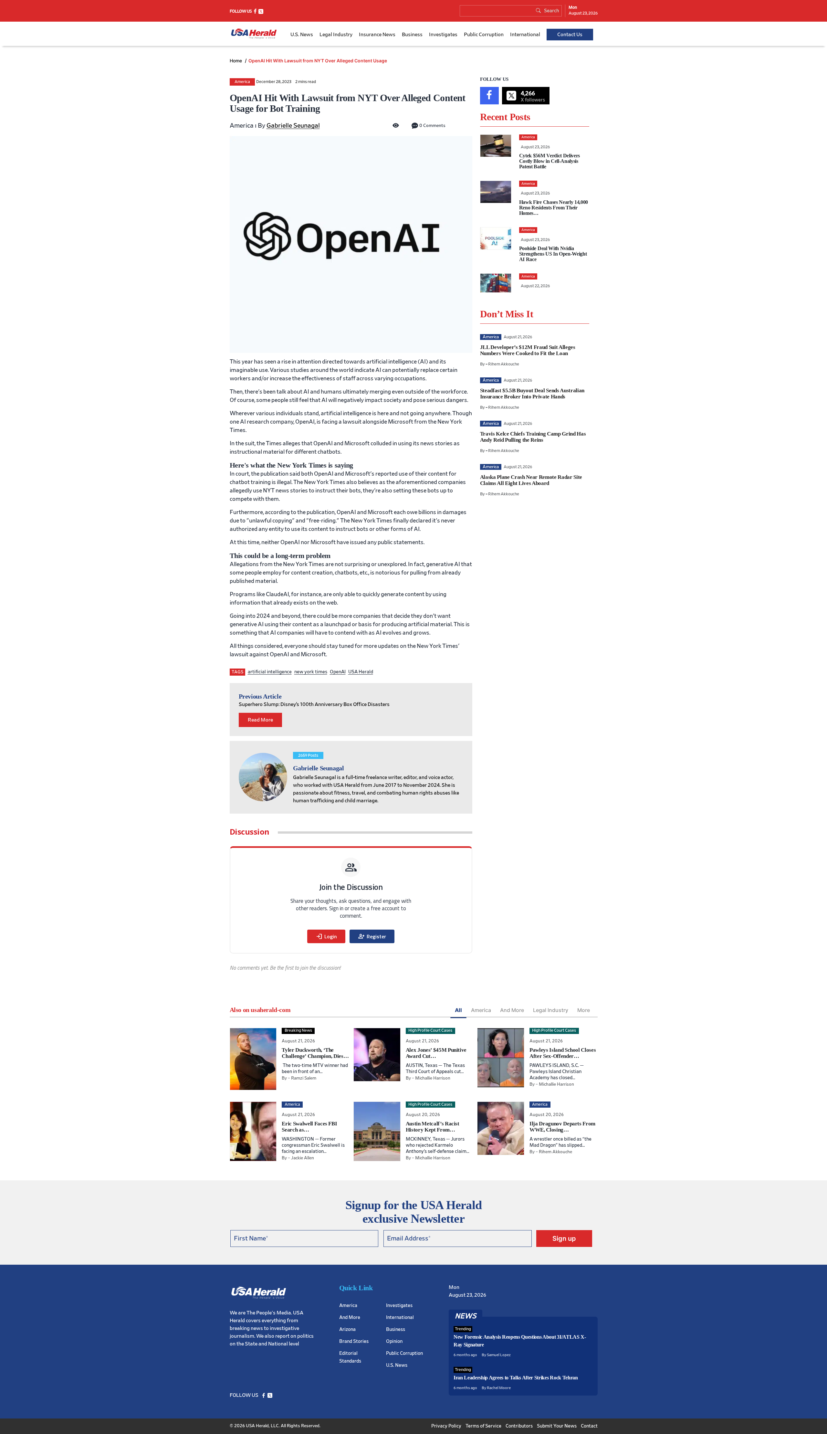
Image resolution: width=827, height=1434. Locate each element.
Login (326, 936)
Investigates (443, 34)
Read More (260, 719)
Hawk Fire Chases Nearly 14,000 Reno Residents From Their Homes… (553, 207)
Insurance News (377, 34)
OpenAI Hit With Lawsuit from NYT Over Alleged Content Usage (317, 60)
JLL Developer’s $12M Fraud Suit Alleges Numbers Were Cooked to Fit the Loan (527, 350)
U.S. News (301, 34)
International (525, 34)
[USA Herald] (254, 34)
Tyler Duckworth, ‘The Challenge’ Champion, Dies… (315, 1053)
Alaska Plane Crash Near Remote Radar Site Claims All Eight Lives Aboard (531, 480)
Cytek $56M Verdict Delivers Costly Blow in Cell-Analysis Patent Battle (549, 161)
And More (512, 1010)
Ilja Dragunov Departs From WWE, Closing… (562, 1127)
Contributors (519, 1426)
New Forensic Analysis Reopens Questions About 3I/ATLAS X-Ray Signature (520, 1340)
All (458, 1010)
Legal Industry (335, 34)
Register (372, 936)
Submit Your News (557, 1426)
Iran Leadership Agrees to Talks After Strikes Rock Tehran (516, 1377)
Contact (589, 1426)
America (242, 82)
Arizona (347, 1329)
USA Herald (360, 672)
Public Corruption (484, 34)
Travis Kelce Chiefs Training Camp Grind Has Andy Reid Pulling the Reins (533, 437)
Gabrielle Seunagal (293, 125)
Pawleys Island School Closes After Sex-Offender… (562, 1053)
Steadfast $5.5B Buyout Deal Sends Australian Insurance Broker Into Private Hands (532, 393)
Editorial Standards (350, 1357)
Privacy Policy (446, 1426)
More (583, 1010)
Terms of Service (483, 1426)
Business (412, 34)
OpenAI (338, 672)
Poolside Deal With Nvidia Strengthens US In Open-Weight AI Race (553, 254)
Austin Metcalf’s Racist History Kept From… (432, 1127)
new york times (310, 672)
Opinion (394, 1341)
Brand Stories (354, 1341)
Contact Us (569, 34)
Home (236, 60)
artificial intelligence (270, 672)
